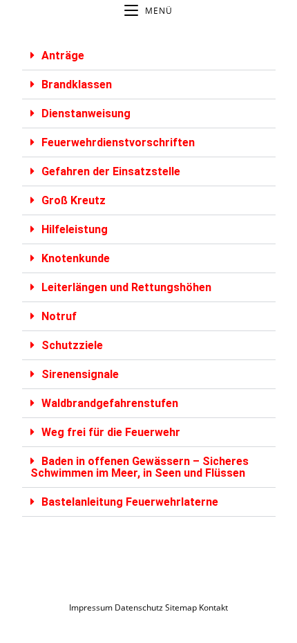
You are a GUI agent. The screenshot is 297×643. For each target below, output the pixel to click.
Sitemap (181, 607)
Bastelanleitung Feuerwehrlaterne (129, 501)
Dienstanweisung (86, 113)
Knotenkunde (75, 258)
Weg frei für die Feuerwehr (110, 432)
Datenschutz (140, 607)
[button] (149, 55)
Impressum (91, 607)
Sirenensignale (80, 374)
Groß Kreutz (73, 200)
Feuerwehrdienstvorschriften (118, 142)
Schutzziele (72, 345)
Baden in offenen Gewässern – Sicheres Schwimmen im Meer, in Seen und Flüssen (139, 467)
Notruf (59, 316)
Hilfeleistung (74, 229)
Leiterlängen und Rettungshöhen (126, 287)
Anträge (62, 55)
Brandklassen (76, 84)
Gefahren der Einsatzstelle (110, 171)
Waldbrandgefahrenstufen (109, 403)
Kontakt (213, 607)
